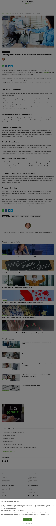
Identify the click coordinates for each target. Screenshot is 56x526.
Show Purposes (27, 523)
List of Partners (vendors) (7, 515)
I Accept (27, 519)
